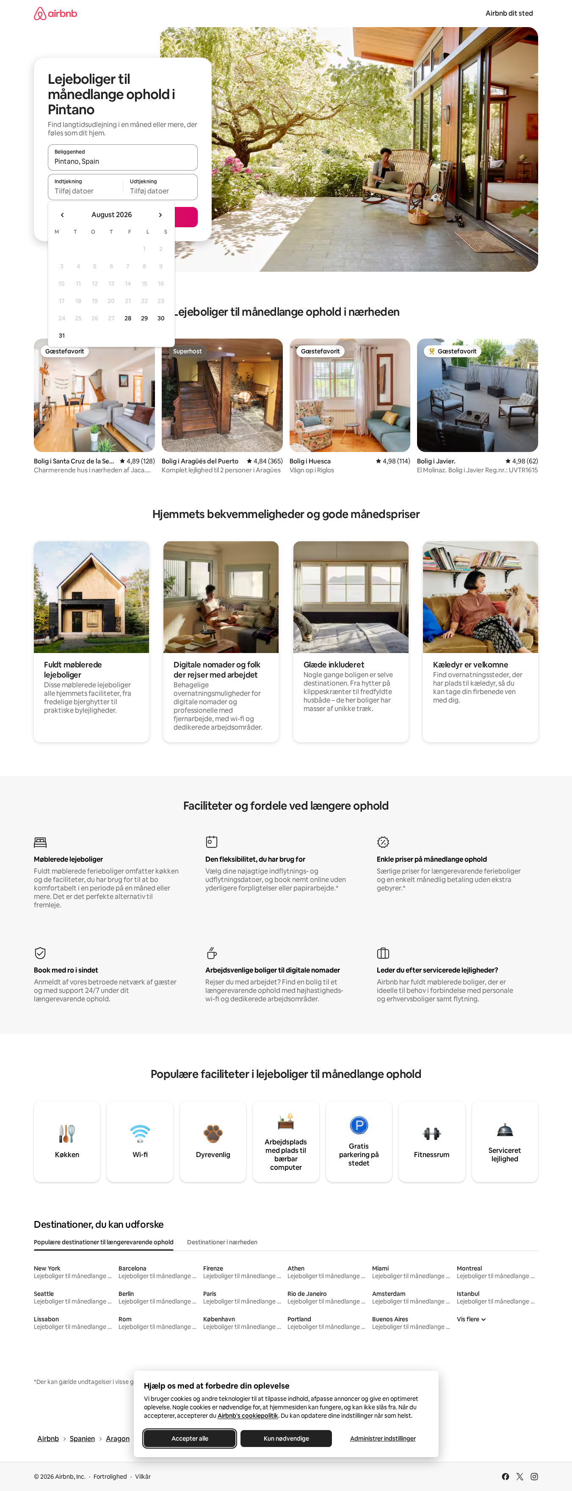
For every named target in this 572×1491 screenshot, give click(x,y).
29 (144, 318)
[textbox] (85, 191)
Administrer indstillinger (382, 1438)
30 (161, 318)
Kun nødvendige (286, 1438)
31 (62, 335)
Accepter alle (189, 1438)
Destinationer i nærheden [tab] (222, 1242)
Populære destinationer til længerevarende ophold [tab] (104, 1242)
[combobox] (123, 161)
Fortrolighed (110, 1476)
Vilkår (143, 1476)
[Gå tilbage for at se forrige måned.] (62, 215)
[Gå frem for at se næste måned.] (160, 215)
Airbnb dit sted (509, 13)
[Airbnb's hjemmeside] (55, 13)
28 (127, 318)
